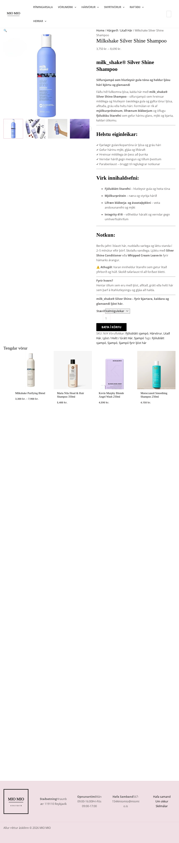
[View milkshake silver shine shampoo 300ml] (13, 129)
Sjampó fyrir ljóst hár (132, 343)
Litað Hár (126, 30)
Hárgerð (112, 30)
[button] (74, 7)
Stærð (100, 311)
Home (100, 30)
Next (88, 128)
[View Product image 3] (57, 129)
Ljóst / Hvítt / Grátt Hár (118, 338)
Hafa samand (162, 797)
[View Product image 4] (80, 129)
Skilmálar (162, 806)
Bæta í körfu (111, 327)
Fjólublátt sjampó (137, 333)
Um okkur (161, 801)
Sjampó (139, 338)
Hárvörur (156, 333)
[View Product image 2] (35, 129)
